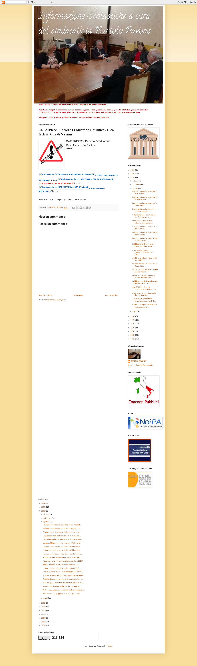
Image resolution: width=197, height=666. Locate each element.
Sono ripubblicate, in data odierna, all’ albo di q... (62, 543)
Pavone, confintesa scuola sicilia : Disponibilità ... (62, 568)
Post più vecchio (111, 295)
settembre (137, 185)
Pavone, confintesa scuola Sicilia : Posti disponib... (62, 525)
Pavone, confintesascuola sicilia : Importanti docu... (63, 554)
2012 (133, 339)
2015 (133, 328)
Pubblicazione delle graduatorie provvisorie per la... (63, 579)
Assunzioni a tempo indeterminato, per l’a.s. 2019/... (143, 252)
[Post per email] (73, 208)
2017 (133, 320)
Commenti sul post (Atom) (56, 300)
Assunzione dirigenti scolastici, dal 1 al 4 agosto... (62, 586)
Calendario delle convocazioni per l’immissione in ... (63, 539)
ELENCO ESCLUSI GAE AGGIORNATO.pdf (55, 183)
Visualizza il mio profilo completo (140, 365)
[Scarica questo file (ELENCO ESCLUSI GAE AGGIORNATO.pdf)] (85, 181)
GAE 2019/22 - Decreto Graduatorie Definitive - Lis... (63, 583)
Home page (78, 295)
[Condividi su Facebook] (86, 207)
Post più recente (45, 295)
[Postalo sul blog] (80, 207)
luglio (135, 312)
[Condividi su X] (83, 207)
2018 (133, 316)
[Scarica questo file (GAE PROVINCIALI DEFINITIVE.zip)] (63, 188)
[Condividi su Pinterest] (89, 207)
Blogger (109, 646)
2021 (133, 170)
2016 (133, 324)
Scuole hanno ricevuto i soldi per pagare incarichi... (63, 572)
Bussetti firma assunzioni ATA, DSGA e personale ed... (64, 576)
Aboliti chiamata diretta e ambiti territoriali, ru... (61, 565)
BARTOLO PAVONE (138, 361)
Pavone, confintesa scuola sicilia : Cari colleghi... (61, 532)
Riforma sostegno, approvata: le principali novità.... (62, 594)
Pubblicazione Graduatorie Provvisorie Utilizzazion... (63, 558)
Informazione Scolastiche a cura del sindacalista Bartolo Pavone (94, 24)
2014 (133, 331)
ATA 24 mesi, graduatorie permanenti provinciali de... (64, 590)
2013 (133, 335)
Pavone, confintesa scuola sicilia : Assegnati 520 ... (62, 529)
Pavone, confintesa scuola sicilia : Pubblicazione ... (62, 547)
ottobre (136, 181)
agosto (135, 189)
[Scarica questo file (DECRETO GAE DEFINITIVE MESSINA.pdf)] (66, 176)
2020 (133, 174)
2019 (133, 178)
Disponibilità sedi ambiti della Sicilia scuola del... (62, 536)
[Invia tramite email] (77, 207)
